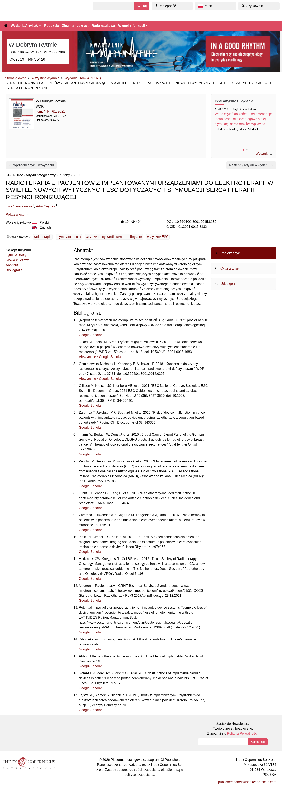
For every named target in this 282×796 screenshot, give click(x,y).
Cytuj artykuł (229, 268)
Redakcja (51, 25)
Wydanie (262, 154)
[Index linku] (29, 763)
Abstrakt (12, 265)
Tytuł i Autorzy (16, 255)
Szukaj (142, 6)
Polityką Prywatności (242, 733)
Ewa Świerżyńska (19, 206)
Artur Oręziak (45, 206)
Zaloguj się (258, 741)
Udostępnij (228, 283)
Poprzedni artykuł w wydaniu (33, 165)
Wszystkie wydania (45, 78)
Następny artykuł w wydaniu (249, 165)
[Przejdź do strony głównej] (5, 26)
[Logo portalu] (23, 10)
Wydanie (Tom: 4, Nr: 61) (83, 78)
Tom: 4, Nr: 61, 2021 (50, 111)
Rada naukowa (103, 25)
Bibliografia (14, 270)
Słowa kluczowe (18, 260)
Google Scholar (90, 335)
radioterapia (43, 237)
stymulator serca (69, 237)
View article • (89, 357)
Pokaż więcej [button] (16, 214)
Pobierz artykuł (231, 253)
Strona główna (15, 78)
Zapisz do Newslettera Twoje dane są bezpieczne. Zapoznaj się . (232, 728)
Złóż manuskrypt (75, 25)
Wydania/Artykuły (24, 25)
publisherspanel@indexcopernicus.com (247, 782)
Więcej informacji (131, 25)
